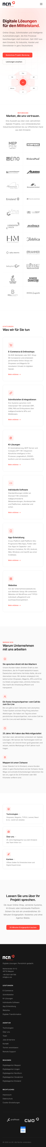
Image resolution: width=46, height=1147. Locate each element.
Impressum (7, 1095)
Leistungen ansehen (14, 62)
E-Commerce (8, 990)
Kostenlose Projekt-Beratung (17, 55)
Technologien (8, 1028)
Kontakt (6, 1044)
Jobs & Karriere (9, 1040)
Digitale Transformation (12, 1014)
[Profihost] (13, 1120)
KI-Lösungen (8, 998)
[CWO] (32, 1120)
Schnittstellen (8, 995)
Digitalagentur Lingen (11, 1069)
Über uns (6, 1032)
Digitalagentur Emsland (12, 1081)
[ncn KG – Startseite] (9, 4)
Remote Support (9, 1052)
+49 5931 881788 (9, 975)
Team (5, 1036)
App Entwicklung (9, 1006)
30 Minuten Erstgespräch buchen (23, 927)
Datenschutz (8, 1099)
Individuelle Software (11, 1002)
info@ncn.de (7, 977)
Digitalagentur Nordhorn (12, 1073)
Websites (6, 1010)
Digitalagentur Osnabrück (13, 1077)
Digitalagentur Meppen (12, 1065)
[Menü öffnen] (41, 4)
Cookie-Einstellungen (11, 1103)
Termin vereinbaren (10, 1047)
